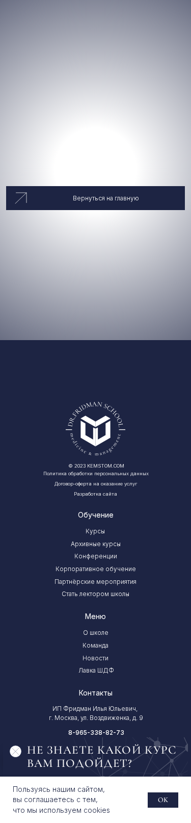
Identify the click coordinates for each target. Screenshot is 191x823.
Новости (95, 658)
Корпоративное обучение (96, 569)
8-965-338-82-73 (96, 732)
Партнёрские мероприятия (95, 581)
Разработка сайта (95, 494)
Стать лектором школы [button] (95, 594)
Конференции (95, 556)
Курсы (95, 531)
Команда (95, 645)
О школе (95, 632)
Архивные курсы (96, 544)
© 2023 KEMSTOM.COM (96, 466)
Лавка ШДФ (96, 670)
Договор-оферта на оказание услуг (95, 483)
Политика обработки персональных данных (96, 473)
